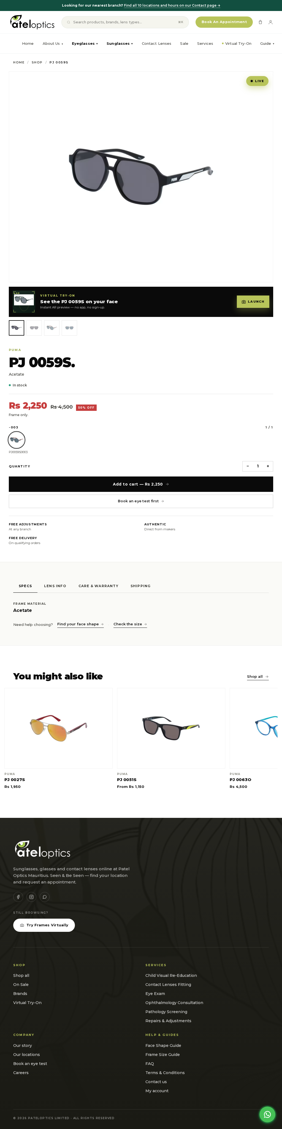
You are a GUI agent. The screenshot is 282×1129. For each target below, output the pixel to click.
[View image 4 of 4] (69, 328)
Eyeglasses (85, 43)
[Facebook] (18, 897)
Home (28, 43)
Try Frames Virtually (47, 925)
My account (157, 1090)
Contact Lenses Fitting (168, 984)
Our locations (26, 1054)
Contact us (156, 1081)
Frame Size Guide (162, 1054)
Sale (184, 43)
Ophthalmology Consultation (174, 1002)
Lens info (55, 586)
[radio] (16, 440)
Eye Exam (155, 993)
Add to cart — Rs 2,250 (138, 484)
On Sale (21, 984)
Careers (21, 1072)
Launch (256, 301)
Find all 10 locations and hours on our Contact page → (172, 5)
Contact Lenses (157, 43)
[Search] (68, 22)
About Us (51, 43)
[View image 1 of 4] (16, 328)
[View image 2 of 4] (34, 328)
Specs (25, 586)
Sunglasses (120, 43)
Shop (37, 62)
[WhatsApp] (45, 897)
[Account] (270, 22)
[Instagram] (31, 897)
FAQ (149, 1063)
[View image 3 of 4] (51, 328)
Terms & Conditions (165, 1072)
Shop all (255, 676)
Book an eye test (30, 1063)
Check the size (127, 624)
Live (259, 81)
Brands (20, 993)
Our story (22, 1045)
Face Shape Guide (163, 1045)
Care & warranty (98, 586)
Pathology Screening (166, 1011)
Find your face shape (78, 624)
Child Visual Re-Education (171, 975)
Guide (267, 43)
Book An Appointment (224, 22)
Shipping (141, 586)
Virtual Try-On (238, 43)
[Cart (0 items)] (260, 22)
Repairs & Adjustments (168, 1020)
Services (205, 43)
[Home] (32, 22)
